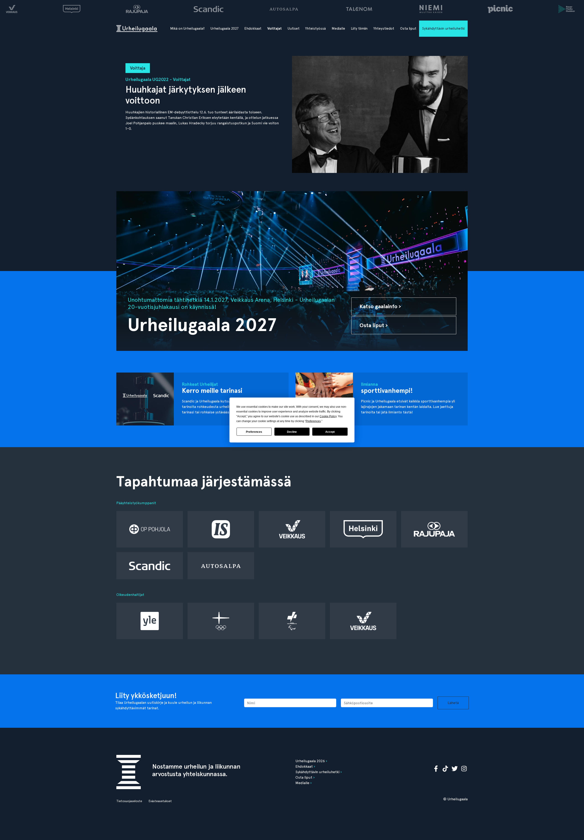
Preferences (254, 431)
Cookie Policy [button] (328, 416)
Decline (292, 431)
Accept (330, 431)
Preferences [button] (313, 421)
